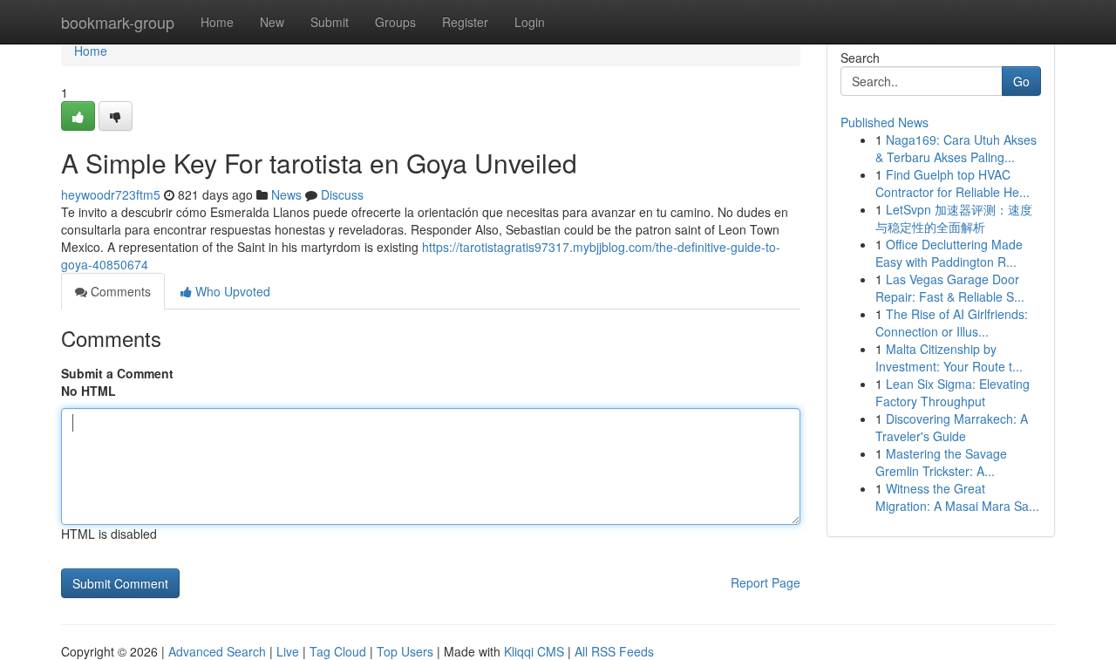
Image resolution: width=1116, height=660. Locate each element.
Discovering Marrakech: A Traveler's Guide (951, 427)
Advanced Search (217, 651)
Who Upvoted (231, 291)
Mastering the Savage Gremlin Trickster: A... (941, 462)
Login (529, 22)
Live (287, 651)
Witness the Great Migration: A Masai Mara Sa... (957, 497)
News (286, 194)
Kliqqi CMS (534, 651)
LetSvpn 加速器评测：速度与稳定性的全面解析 (953, 218)
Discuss (342, 194)
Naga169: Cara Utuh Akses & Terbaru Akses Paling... (956, 148)
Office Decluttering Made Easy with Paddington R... (949, 252)
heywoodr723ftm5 (110, 194)
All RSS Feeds (614, 651)
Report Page (765, 582)
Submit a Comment (117, 373)
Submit (329, 22)
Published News (884, 122)
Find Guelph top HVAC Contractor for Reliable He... (952, 183)
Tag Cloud (338, 651)
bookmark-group (117, 21)
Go (1021, 81)
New (272, 22)
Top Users (405, 651)
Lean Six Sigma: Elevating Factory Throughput (952, 392)
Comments (119, 291)
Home (217, 22)
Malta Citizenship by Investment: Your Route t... (949, 357)
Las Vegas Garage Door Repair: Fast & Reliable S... (949, 287)
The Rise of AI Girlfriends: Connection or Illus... (951, 322)
